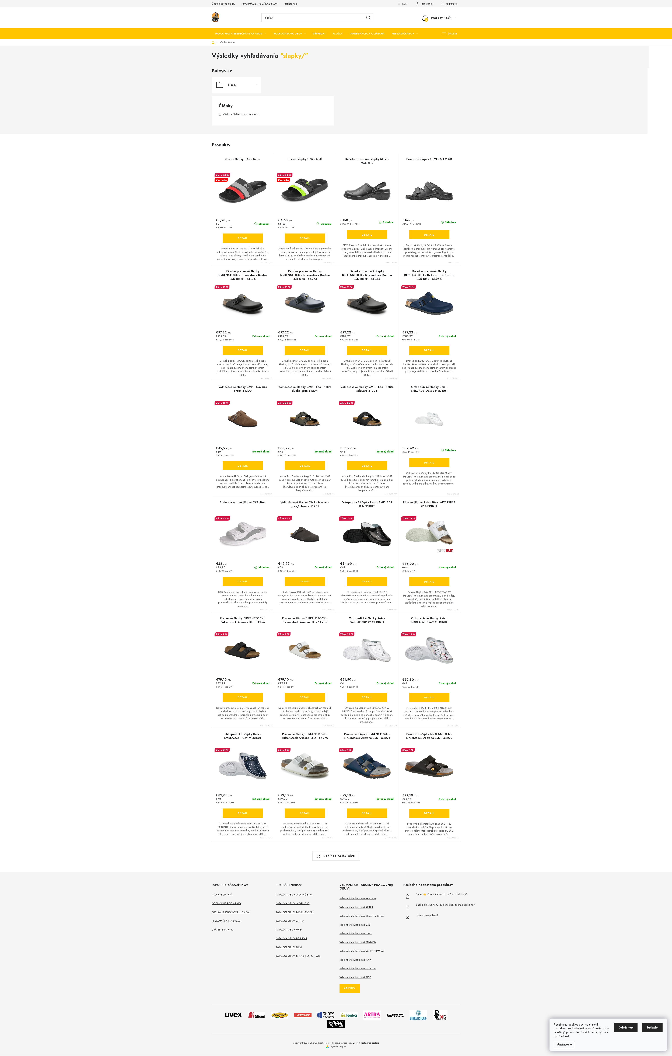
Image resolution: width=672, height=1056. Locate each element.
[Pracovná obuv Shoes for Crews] (326, 1015)
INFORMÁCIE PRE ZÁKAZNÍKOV (259, 3)
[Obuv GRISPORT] (279, 1015)
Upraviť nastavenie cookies (366, 1042)
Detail (242, 238)
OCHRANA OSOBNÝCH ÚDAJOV (231, 912)
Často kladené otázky (223, 3)
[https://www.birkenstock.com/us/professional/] (418, 1015)
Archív (349, 988)
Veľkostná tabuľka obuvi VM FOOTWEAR (362, 951)
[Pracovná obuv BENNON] (395, 1015)
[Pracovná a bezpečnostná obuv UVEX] (233, 1015)
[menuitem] (241, 33)
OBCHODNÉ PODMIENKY (226, 903)
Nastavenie (564, 1045)
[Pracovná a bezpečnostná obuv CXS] (440, 1015)
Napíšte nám (291, 3)
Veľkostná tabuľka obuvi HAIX (355, 959)
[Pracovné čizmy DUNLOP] (303, 1015)
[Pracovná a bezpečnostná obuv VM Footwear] (336, 1024)
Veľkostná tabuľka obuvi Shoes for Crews (362, 916)
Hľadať (368, 17)
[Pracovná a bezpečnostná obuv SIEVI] (256, 1015)
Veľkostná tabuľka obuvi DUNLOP (358, 968)
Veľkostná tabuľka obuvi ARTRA (356, 907)
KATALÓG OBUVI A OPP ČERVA (294, 894)
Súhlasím (652, 1028)
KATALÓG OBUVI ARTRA (290, 921)
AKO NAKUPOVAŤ (222, 894)
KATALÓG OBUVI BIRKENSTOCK (294, 912)
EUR (404, 3)
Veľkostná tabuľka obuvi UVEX (356, 933)
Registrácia (452, 3)
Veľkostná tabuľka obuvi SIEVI (355, 977)
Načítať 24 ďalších (338, 856)
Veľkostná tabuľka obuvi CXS (355, 924)
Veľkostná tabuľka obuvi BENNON (358, 942)
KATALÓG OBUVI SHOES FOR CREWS (298, 956)
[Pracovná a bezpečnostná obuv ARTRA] (372, 1015)
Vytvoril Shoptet (338, 1046)
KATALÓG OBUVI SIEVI (289, 947)
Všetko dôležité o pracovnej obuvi (241, 114)
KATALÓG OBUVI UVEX (289, 929)
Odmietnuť (626, 1028)
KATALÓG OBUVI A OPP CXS (293, 903)
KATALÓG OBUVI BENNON (291, 938)
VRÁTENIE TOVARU (223, 929)
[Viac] (449, 33)
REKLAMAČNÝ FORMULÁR (226, 921)
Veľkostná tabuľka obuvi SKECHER (358, 898)
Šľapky (232, 85)
